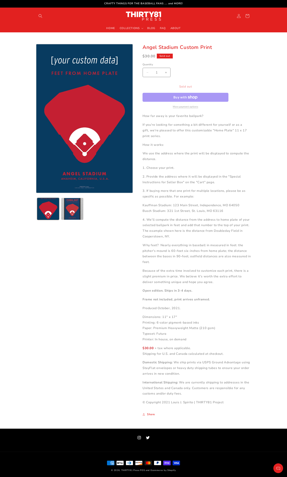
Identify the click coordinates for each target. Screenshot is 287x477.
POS (142, 470)
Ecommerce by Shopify (163, 470)
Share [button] (151, 414)
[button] (40, 16)
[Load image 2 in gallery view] (72, 209)
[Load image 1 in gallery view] (48, 209)
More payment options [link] (185, 106)
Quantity (148, 64)
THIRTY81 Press (130, 470)
